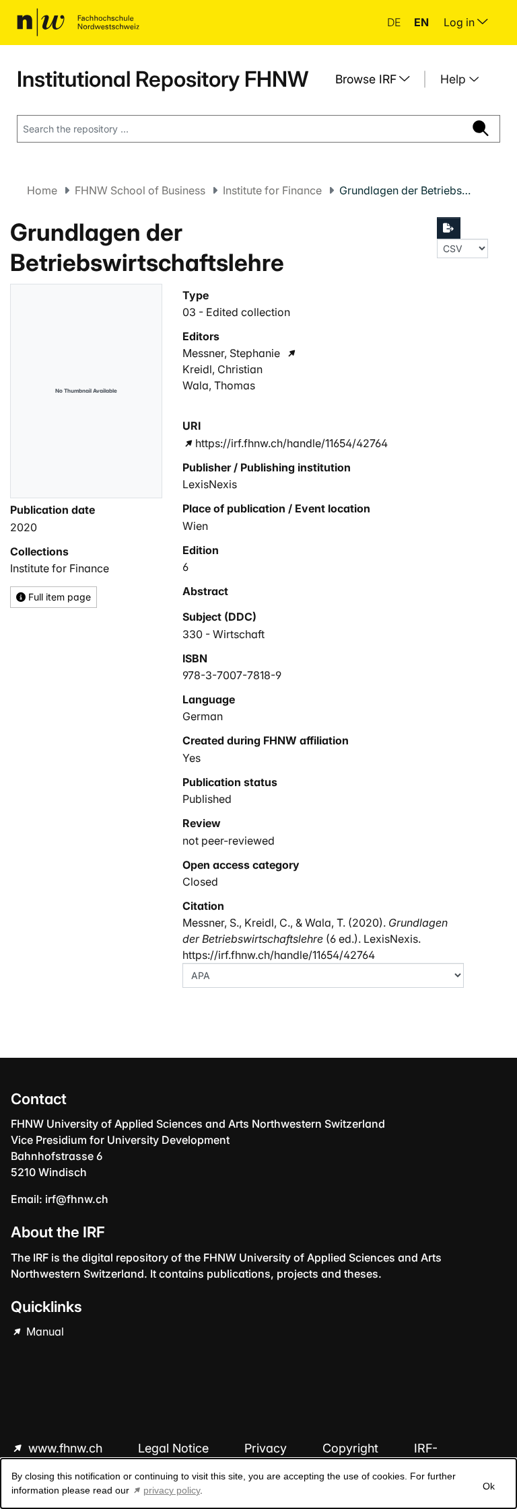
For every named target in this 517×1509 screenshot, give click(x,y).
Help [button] (454, 79)
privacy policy (171, 1490)
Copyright (352, 1448)
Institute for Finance (272, 190)
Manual (44, 1331)
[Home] (78, 22)
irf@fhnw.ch (76, 1199)
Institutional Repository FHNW (162, 79)
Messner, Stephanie (231, 353)
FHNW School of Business (140, 190)
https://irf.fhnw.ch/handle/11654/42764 (291, 443)
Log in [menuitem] (460, 22)
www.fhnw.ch (65, 1448)
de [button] (395, 22)
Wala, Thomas (218, 385)
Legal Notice (175, 1448)
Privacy (267, 1448)
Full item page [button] (58, 597)
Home (42, 190)
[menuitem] (377, 79)
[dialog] (258, 1483)
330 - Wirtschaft (223, 634)
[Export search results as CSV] (449, 228)
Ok (489, 1486)
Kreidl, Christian (222, 369)
